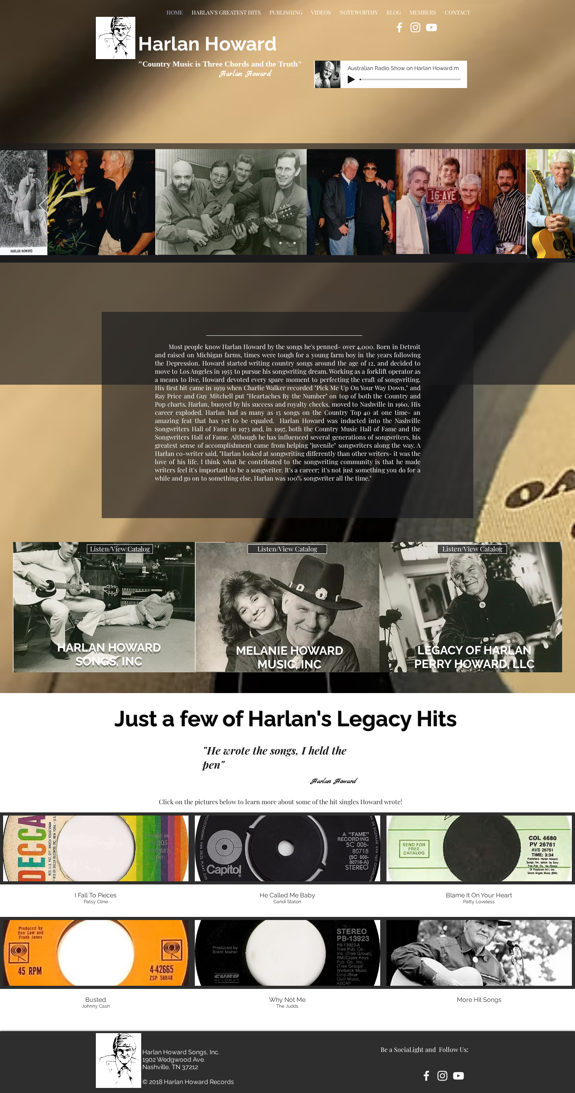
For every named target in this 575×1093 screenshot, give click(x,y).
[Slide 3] (294, 243)
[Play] (351, 79)
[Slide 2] (287, 243)
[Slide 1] (280, 243)
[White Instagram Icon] (415, 27)
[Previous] (44, 206)
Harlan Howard (207, 43)
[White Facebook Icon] (399, 27)
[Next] (531, 206)
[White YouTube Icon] (431, 27)
